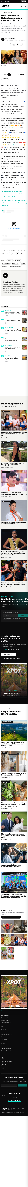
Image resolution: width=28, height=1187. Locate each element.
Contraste (21, 74)
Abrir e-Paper (8, 654)
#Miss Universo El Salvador (15, 266)
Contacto (22, 1112)
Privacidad (16, 1112)
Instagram (8, 1061)
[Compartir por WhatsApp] (10, 44)
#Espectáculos (15, 263)
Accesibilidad (4, 1039)
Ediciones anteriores (6, 1022)
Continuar (23, 615)
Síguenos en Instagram (12, 917)
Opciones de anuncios (6, 1050)
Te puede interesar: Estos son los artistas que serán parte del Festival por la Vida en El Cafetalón (13, 194)
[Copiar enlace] (21, 44)
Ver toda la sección (7, 406)
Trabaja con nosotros (6, 1034)
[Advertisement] (14, 381)
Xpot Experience (5, 1032)
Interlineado (5, 78)
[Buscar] (21, 6)
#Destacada (10, 260)
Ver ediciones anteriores (12, 658)
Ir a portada (5, 716)
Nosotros (3, 1029)
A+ (16, 74)
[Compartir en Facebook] (17, 44)
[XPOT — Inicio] (5, 6)
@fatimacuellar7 (14, 128)
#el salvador (17, 260)
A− (9, 74)
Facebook (7, 1058)
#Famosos (23, 263)
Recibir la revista (5, 1017)
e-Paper (23, 1)
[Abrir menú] (25, 6)
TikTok (6, 1064)
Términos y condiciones (7, 1046)
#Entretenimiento (6, 263)
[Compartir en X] (13, 44)
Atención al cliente (5, 1020)
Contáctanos (4, 1036)
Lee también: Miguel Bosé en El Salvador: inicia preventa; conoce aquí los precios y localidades (14, 203)
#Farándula (4, 266)
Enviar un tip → (14, 1100)
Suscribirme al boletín (10, 612)
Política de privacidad (6, 1048)
